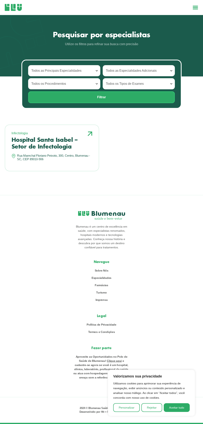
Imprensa (102, 299)
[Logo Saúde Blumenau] (13, 7)
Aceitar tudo (176, 407)
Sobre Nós (101, 270)
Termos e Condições (101, 331)
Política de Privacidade (101, 324)
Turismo (101, 292)
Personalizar (126, 407)
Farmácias (101, 285)
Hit (102, 411)
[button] (195, 7)
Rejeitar (152, 407)
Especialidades (101, 277)
